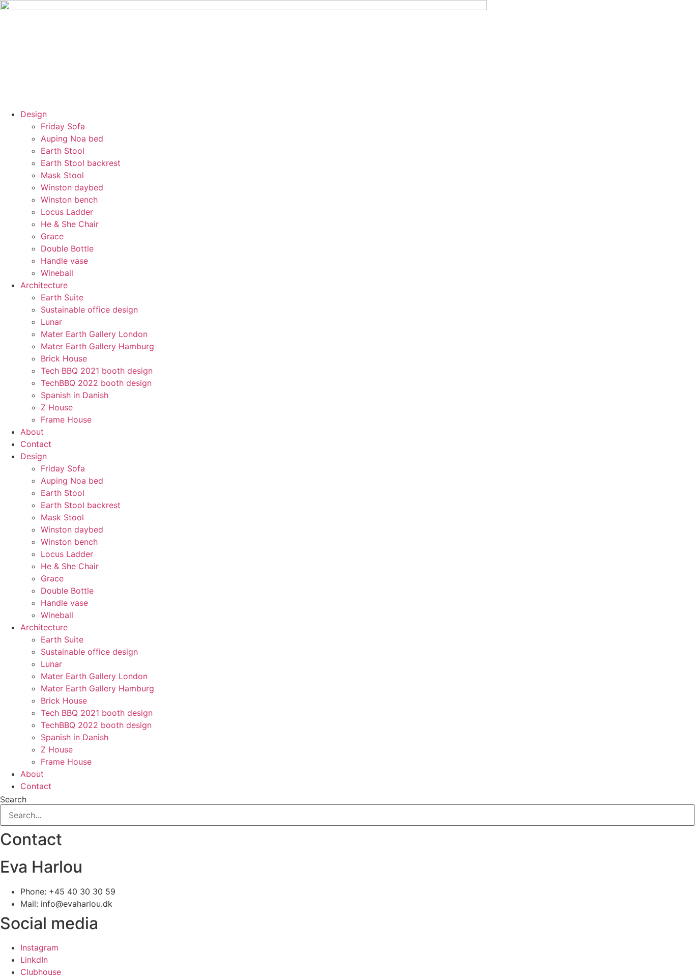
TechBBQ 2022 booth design (96, 383)
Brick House (64, 358)
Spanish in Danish (74, 395)
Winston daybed (72, 187)
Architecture (44, 285)
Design (33, 114)
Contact (35, 444)
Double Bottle (67, 248)
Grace (52, 236)
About (32, 432)
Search (13, 799)
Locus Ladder (67, 212)
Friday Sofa (63, 126)
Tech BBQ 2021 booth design (97, 371)
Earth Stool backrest (81, 163)
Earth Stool (62, 151)
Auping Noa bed (72, 138)
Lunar (51, 322)
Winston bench (69, 199)
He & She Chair (70, 224)
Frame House (66, 419)
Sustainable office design (89, 309)
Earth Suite (62, 297)
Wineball (57, 273)
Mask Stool (62, 175)
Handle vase (64, 261)
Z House (57, 407)
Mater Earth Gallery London (94, 334)
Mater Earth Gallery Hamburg (97, 346)
